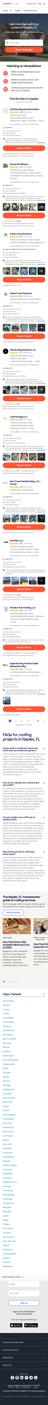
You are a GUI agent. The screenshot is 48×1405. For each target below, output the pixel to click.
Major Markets (12, 994)
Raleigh (6, 1161)
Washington (8, 1056)
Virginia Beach (9, 1254)
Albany (6, 1140)
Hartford (7, 1051)
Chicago (7, 1085)
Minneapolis (8, 1119)
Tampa (6, 1077)
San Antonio (8, 1237)
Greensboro (8, 1157)
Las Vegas (7, 1136)
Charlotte (7, 1152)
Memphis (7, 1207)
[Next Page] (43, 720)
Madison (7, 1262)
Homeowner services (13, 1342)
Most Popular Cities (11, 1277)
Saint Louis (8, 1131)
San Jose (7, 1043)
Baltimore (7, 1102)
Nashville (7, 1211)
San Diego (7, 1034)
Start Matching (24, 49)
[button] (6, 207)
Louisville (7, 1093)
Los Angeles (8, 1022)
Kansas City (8, 1127)
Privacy (10, 1386)
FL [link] (11, 10)
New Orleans (9, 1098)
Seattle (6, 1258)
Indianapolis (8, 1089)
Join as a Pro (32, 4)
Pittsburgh (8, 1199)
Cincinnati (7, 1169)
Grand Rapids (9, 1115)
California (17, 1386)
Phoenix (6, 1005)
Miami (5, 1068)
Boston (6, 1106)
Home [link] (5, 10)
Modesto (7, 1026)
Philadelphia (8, 1195)
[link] (24, 116)
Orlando (7, 1072)
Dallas (5, 1220)
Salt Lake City (9, 1241)
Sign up (24, 1303)
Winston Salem (10, 1165)
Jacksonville (8, 1064)
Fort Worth (8, 1228)
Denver (6, 1047)
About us (7, 1365)
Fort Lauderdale (10, 1060)
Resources (8, 1357)
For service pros (10, 1350)
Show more (41, 143)
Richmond (7, 1249)
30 (38, 721)
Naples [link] (18, 10)
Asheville (7, 1148)
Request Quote (24, 148)
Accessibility (35, 1386)
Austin (6, 1216)
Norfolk (6, 1245)
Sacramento (9, 1030)
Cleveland (7, 1174)
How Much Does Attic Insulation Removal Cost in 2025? (16, 945)
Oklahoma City (10, 1182)
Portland (7, 1186)
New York (7, 1144)
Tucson (6, 1009)
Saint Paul (7, 1123)
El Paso (6, 1224)
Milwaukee (8, 1266)
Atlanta (6, 1081)
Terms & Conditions (38, 1391)
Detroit (6, 1110)
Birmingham (8, 1001)
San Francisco (9, 1039)
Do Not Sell (26, 1386)
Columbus (7, 1178)
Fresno (6, 1013)
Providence (8, 1203)
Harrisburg (8, 1190)
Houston (7, 1233)
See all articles (13, 912)
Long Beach (8, 1018)
